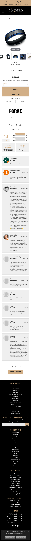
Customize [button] (15, 94)
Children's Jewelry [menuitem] (15, 405)
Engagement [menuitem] (15, 386)
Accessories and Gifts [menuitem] (15, 402)
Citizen (15, 441)
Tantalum (15, 466)
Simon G (15, 462)
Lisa (11, 292)
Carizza (15, 436)
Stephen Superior (15, 170)
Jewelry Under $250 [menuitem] (15, 407)
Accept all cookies (21, 537)
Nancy (12, 306)
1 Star (13, 140)
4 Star (13, 135)
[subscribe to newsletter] (27, 424)
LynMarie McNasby (15, 257)
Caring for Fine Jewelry (15, 487)
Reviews (15, 129)
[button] (5, 5)
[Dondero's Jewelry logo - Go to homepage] (15, 10)
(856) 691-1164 (15, 64)
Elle (15, 445)
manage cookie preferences (15, 533)
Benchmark (15, 434)
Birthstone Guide (15, 481)
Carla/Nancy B (15, 439)
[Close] (29, 2)
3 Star (13, 137)
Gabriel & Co (15, 449)
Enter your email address (15, 422)
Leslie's (15, 453)
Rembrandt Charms (15, 459)
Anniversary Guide (15, 494)
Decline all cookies (10, 537)
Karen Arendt (14, 279)
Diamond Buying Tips (15, 477)
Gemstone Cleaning (15, 492)
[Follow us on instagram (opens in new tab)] (18, 526)
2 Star (13, 139)
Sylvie (15, 464)
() (26, 134)
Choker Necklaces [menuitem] (15, 413)
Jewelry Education (15, 473)
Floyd (11, 321)
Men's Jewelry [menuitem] (15, 398)
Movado (15, 457)
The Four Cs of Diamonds (15, 475)
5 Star (13, 134)
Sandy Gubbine (14, 235)
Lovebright (15, 455)
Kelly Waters (15, 451)
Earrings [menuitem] (15, 392)
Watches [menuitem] (15, 400)
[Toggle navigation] (2, 11)
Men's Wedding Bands (8, 18)
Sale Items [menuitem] (15, 409)
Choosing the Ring (15, 479)
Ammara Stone (15, 432)
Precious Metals (15, 485)
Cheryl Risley (13, 158)
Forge (15, 447)
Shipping (8, 101)
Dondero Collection (15, 443)
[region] (15, 38)
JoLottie (12, 336)
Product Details (15, 125)
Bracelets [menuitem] (15, 396)
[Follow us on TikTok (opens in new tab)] (15, 526)
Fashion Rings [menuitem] (15, 390)
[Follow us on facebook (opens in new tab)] (13, 526)
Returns (23, 101)
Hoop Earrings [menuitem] (15, 411)
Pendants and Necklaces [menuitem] (15, 394)
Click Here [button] (22, 2)
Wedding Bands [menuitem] (15, 388)
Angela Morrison (14, 187)
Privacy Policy (22, 531)
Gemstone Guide (15, 483)
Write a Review (15, 372)
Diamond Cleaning (15, 489)
